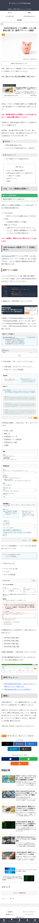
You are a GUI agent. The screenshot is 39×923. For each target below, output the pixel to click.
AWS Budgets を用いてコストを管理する (17, 689)
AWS (4, 736)
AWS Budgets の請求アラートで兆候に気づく (20, 173)
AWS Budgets (5, 256)
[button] (25, 749)
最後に (9, 181)
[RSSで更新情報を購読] (19, 763)
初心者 (31, 736)
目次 (17, 167)
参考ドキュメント (12, 178)
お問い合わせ (19, 917)
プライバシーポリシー (29, 912)
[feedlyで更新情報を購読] (29, 759)
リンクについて (28, 914)
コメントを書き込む (19, 893)
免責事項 (10, 912)
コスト (16, 736)
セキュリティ (24, 736)
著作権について (10, 914)
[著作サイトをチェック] (10, 759)
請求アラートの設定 (14, 175)
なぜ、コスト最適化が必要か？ (16, 170)
